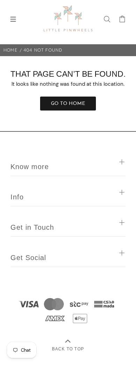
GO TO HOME (68, 103)
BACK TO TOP (68, 348)
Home (10, 50)
